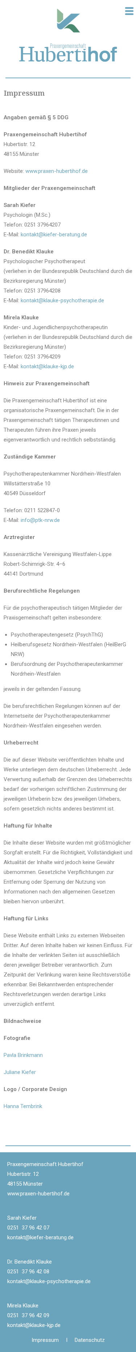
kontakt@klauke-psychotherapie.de (62, 300)
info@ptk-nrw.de (40, 520)
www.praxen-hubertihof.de (56, 171)
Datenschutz (90, 1340)
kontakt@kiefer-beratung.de (54, 234)
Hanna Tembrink (23, 1106)
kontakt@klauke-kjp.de (47, 366)
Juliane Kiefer (20, 1072)
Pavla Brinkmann (23, 1055)
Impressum (49, 1340)
